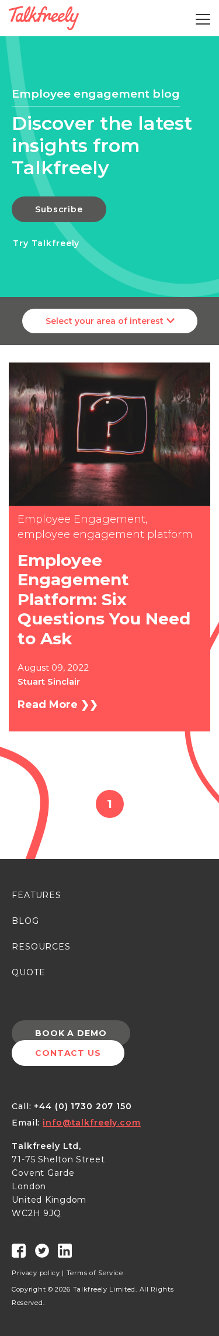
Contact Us (68, 1053)
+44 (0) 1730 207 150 (83, 1106)
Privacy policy (36, 1273)
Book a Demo (71, 1033)
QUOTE (28, 972)
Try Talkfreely (46, 243)
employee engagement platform (105, 534)
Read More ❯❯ (58, 704)
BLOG (25, 921)
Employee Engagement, (83, 519)
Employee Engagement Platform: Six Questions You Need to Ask (104, 599)
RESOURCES (41, 946)
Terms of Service (95, 1273)
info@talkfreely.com (92, 1122)
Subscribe (59, 209)
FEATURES (36, 895)
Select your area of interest (105, 321)
